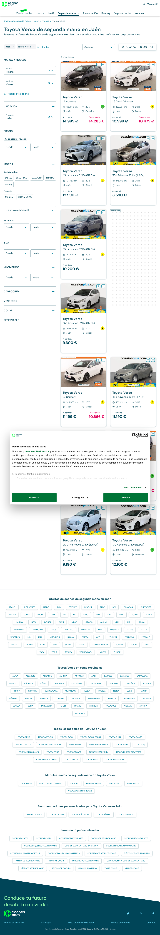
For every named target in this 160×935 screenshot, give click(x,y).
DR (64, 614)
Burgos (12, 683)
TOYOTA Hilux (121, 744)
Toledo (77, 706)
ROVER (29, 644)
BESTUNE (88, 607)
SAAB (42, 644)
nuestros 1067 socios (37, 451)
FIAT (109, 614)
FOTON (135, 614)
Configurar (78, 497)
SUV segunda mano (87, 868)
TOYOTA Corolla (23, 744)
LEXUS (53, 629)
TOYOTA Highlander (98, 744)
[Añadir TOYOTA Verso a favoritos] (98, 64)
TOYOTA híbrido (104, 814)
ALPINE (46, 607)
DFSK (53, 614)
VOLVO (103, 652)
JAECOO (88, 622)
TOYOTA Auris (24, 737)
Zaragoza (80, 713)
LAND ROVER (18, 629)
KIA (128, 622)
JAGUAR (104, 622)
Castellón (77, 683)
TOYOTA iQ (140, 744)
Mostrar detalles (133, 487)
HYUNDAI (19, 622)
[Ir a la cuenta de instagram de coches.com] (141, 913)
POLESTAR (129, 637)
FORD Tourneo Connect (51, 783)
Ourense (60, 698)
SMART (82, 644)
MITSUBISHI (55, 637)
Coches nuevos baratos (136, 838)
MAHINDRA (85, 629)
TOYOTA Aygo (66, 737)
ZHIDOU (117, 652)
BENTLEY (73, 607)
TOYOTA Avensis (45, 737)
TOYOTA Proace (74, 752)
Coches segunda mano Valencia (64, 853)
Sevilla (16, 706)
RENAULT (15, 644)
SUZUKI (134, 644)
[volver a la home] (14, 913)
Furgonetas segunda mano (85, 861)
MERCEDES (15, 637)
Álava (15, 676)
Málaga (13, 698)
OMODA (85, 637)
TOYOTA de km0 (57, 814)
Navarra (44, 698)
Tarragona (46, 706)
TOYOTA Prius (53, 752)
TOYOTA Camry (135, 737)
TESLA (54, 652)
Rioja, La (112, 698)
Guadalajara (51, 691)
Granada (32, 691)
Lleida (116, 691)
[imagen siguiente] (103, 76)
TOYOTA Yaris (91, 759)
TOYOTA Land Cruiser (29, 752)
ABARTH (12, 607)
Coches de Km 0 (43, 838)
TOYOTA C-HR (115, 737)
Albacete (30, 676)
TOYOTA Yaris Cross (114, 759)
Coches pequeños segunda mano (40, 846)
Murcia (28, 698)
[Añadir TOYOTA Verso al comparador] (103, 64)
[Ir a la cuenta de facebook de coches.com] (153, 913)
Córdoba (113, 683)
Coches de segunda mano (103, 838)
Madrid (143, 691)
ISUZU (61, 622)
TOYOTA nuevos (126, 814)
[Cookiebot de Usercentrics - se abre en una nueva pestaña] (134, 435)
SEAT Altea (114, 783)
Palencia (76, 698)
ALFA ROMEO (29, 607)
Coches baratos (20, 838)
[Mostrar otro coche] (83, 89)
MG (29, 637)
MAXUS (130, 629)
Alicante (47, 676)
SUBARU (119, 644)
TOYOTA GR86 (75, 744)
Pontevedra (94, 698)
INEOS (33, 622)
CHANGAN (128, 607)
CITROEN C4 (26, 783)
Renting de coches (61, 868)
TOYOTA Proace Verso (46, 759)
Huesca (101, 691)
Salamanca (129, 698)
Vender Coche (132, 868)
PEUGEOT (113, 637)
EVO (98, 614)
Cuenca (147, 683)
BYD (114, 607)
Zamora (143, 706)
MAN (100, 629)
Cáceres (28, 683)
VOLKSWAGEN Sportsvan (80, 791)
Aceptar (125, 497)
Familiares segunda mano (27, 861)
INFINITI (47, 622)
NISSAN (71, 637)
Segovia (147, 698)
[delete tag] (13, 47)
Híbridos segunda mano (32, 868)
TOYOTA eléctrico (80, 814)
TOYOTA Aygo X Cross (90, 737)
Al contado (11, 138)
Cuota (22, 138)
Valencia (93, 706)
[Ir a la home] (10, 4)
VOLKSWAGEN (86, 652)
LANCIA (141, 622)
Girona (16, 691)
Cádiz (43, 683)
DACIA (40, 614)
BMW (102, 607)
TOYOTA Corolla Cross (50, 744)
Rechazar (34, 497)
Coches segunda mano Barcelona (81, 846)
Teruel (63, 706)
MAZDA (144, 629)
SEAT (55, 644)
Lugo (129, 691)
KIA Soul (74, 783)
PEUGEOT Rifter (93, 783)
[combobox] (6, 72)
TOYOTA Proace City (98, 752)
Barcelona (142, 676)
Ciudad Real (95, 683)
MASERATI (114, 629)
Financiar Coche (56, 861)
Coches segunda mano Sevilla (25, 853)
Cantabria (59, 683)
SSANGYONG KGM (100, 644)
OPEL (98, 637)
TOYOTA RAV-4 (71, 759)
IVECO (74, 622)
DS (74, 614)
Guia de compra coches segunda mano (126, 861)
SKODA (68, 644)
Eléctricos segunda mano (137, 853)
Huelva (87, 691)
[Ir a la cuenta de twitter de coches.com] (128, 913)
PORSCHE (146, 637)
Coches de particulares (71, 838)
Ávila (93, 676)
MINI (40, 637)
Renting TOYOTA (34, 814)
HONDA (149, 614)
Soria (30, 706)
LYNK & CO (68, 629)
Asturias (79, 676)
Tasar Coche (111, 868)
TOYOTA (68, 652)
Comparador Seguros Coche (102, 853)
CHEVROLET (146, 607)
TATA (42, 652)
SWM (147, 644)
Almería (63, 676)
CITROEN (12, 614)
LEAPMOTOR (37, 629)
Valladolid (111, 706)
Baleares (124, 676)
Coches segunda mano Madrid (121, 846)
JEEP (117, 622)
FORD (121, 614)
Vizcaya (128, 706)
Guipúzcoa (70, 691)
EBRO (85, 614)
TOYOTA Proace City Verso (128, 752)
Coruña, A (130, 683)
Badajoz (108, 676)
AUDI (59, 607)
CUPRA (27, 614)
